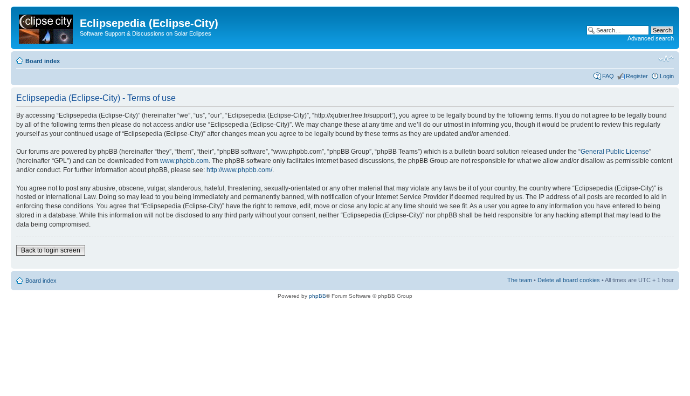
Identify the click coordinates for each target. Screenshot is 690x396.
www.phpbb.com (184, 161)
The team (519, 280)
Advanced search (650, 38)
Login (667, 76)
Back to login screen (50, 250)
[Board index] (46, 27)
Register (637, 76)
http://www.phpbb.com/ (239, 170)
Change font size (666, 59)
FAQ (608, 76)
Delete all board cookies (568, 280)
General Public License (615, 151)
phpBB (317, 296)
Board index (42, 61)
